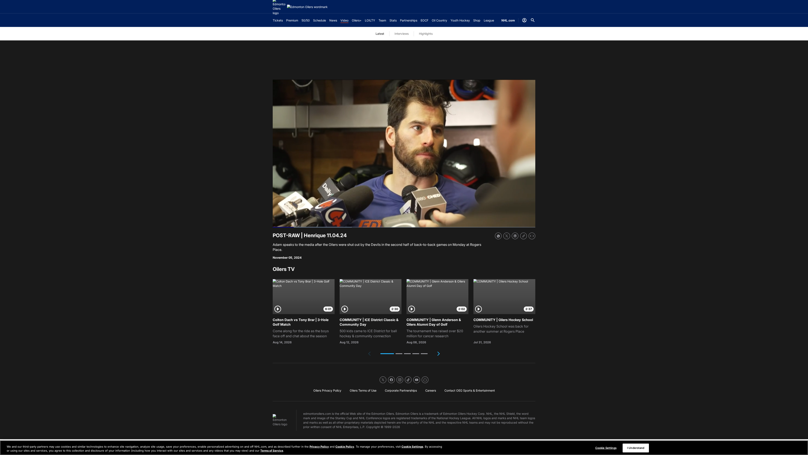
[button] (387, 353)
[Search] (532, 20)
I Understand (636, 448)
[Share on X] (506, 236)
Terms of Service (271, 450)
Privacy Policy (319, 446)
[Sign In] (524, 20)
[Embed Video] (532, 236)
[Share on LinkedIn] (515, 236)
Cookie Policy (344, 446)
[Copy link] (523, 236)
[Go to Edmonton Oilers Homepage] (307, 7)
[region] (404, 447)
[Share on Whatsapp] (498, 236)
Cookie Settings (412, 446)
